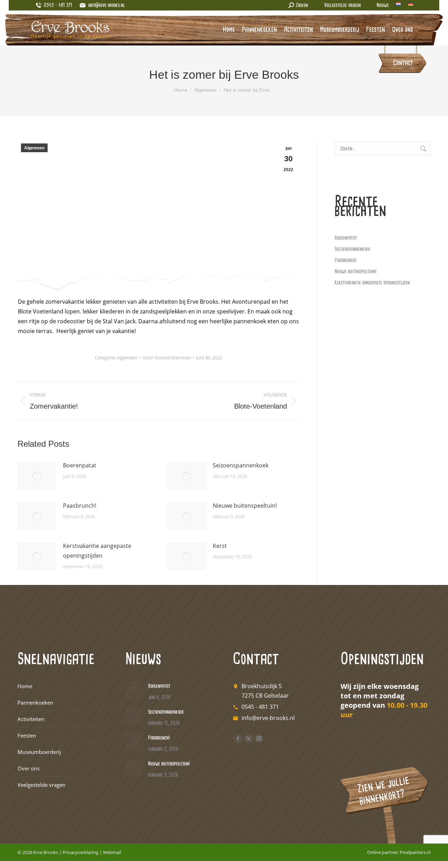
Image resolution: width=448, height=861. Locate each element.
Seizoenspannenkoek (240, 465)
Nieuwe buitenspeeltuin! (245, 505)
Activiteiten (31, 718)
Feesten (27, 735)
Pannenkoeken (35, 702)
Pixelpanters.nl (415, 852)
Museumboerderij (39, 751)
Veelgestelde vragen (342, 5)
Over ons (29, 768)
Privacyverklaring (80, 852)
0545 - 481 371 (260, 707)
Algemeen (34, 148)
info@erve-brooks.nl (106, 5)
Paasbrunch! (79, 505)
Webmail (112, 852)
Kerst (220, 546)
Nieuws (382, 5)
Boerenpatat (79, 465)
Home (25, 686)
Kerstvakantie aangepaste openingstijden (97, 550)
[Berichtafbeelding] (37, 476)
